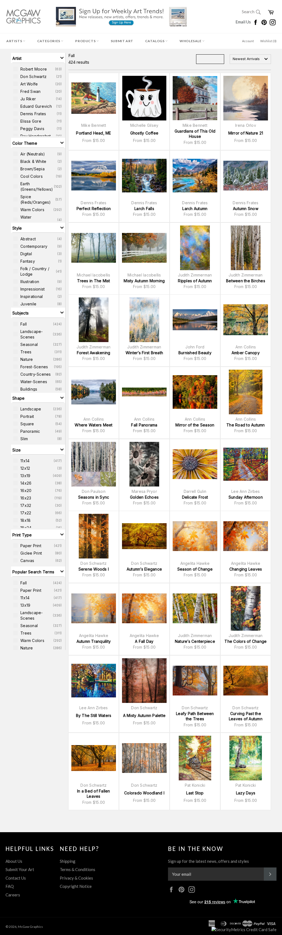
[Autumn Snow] (245, 175)
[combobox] (250, 59)
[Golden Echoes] (144, 464)
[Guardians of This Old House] (195, 98)
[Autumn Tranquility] (93, 608)
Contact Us (16, 877)
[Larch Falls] (144, 175)
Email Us (243, 21)
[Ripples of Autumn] (195, 247)
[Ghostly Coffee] (144, 98)
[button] (38, 58)
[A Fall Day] (144, 608)
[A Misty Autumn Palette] (144, 680)
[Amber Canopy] (245, 319)
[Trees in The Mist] (93, 247)
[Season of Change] (195, 536)
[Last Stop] (195, 758)
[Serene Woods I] (93, 536)
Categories (49, 41)
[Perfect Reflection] (93, 175)
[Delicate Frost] (195, 464)
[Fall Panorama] (144, 392)
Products (85, 41)
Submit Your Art (20, 869)
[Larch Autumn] (195, 175)
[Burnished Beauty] (195, 319)
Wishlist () (268, 41)
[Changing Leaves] (245, 536)
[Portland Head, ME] (93, 98)
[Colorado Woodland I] (144, 758)
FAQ (10, 886)
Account (248, 41)
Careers (13, 894)
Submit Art (122, 41)
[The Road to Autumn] (245, 392)
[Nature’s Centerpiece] (195, 608)
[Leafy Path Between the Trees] (195, 680)
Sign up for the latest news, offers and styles (208, 861)
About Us (14, 861)
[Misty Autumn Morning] (144, 247)
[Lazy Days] (245, 758)
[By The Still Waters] (93, 680)
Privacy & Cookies (76, 877)
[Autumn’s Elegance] (144, 536)
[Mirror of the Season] (195, 392)
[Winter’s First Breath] (144, 319)
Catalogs (155, 41)
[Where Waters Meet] (93, 392)
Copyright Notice (76, 886)
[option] (38, 69)
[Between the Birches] (245, 247)
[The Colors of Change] (245, 608)
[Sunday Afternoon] (245, 464)
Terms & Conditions (77, 869)
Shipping (67, 861)
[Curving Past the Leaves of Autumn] (245, 680)
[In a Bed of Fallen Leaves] (93, 758)
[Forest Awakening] (93, 319)
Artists (14, 41)
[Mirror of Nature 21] (245, 98)
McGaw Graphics (30, 927)
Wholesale (191, 41)
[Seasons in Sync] (93, 464)
